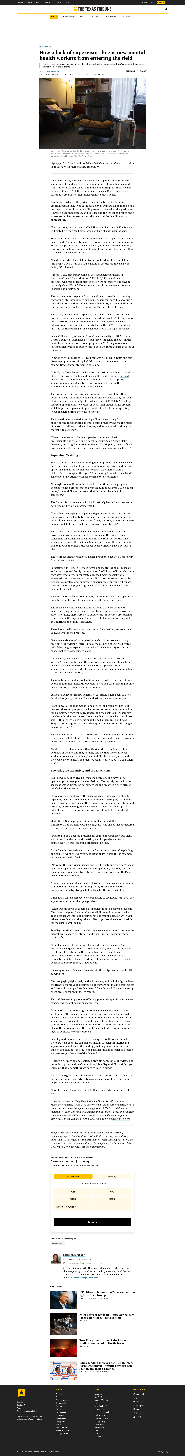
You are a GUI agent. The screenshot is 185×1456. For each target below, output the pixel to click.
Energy (58, 1409)
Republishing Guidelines (104, 1412)
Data (66, 2)
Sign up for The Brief (62, 163)
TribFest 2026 (126, 17)
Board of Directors (102, 1400)
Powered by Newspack (50, 1451)
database (96, 611)
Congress (59, 1394)
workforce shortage (89, 411)
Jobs (96, 1403)
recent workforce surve (66, 274)
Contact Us (21, 1405)
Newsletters (148, 2)
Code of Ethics (100, 1415)
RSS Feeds (99, 1436)
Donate (160, 2)
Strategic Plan (100, 1409)
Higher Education (62, 1418)
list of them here (121, 1118)
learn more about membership (84, 1165)
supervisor (59, 883)
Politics (58, 1424)
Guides (38, 2)
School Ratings (69, 17)
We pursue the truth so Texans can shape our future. (29, 1417)
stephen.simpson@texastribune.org (80, 1263)
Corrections (99, 1424)
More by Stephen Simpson (86, 1277)
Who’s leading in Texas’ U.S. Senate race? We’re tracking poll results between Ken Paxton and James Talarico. (106, 1365)
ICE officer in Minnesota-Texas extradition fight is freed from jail (107, 1293)
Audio (97, 1430)
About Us (98, 1394)
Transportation (62, 1433)
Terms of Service (101, 1418)
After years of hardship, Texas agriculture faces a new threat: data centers (106, 1316)
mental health (57, 1243)
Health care (45, 46)
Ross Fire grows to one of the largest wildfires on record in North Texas (103, 1342)
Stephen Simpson (50, 71)
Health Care (60, 1415)
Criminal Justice (62, 1400)
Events (58, 2)
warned (124, 376)
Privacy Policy (100, 1421)
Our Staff (98, 1397)
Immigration (60, 1421)
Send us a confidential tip (27, 1411)
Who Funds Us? (101, 1406)
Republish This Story (132, 71)
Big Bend (83, 17)
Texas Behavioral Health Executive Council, (80, 607)
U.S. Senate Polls (109, 17)
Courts (58, 1397)
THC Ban (94, 17)
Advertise (20, 1408)
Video (97, 1433)
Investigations (25, 2)
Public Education (62, 1427)
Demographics (61, 1403)
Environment (61, 1412)
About (48, 2)
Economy (59, 1406)
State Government (63, 1430)
